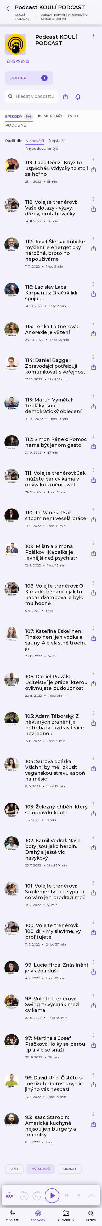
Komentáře (50, 116)
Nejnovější (34, 140)
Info (73, 116)
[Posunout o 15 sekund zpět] (24, 1195)
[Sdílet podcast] (66, 96)
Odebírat (19, 78)
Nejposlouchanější (41, 148)
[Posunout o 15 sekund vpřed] (36, 1195)
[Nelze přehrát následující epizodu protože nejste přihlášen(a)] (67, 1195)
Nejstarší (56, 140)
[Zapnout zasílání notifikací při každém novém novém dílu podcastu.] (78, 96)
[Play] (52, 1195)
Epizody (18, 116)
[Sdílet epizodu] (93, 170)
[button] (49, 12)
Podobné (15, 125)
